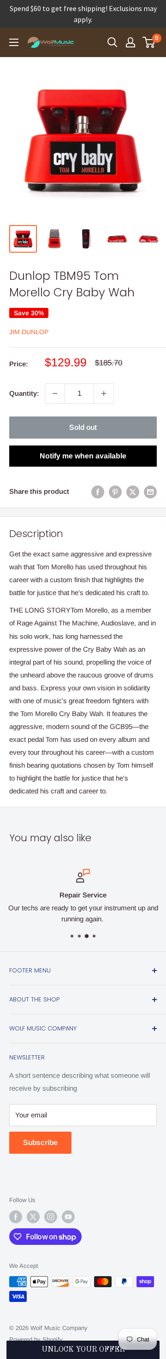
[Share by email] (150, 491)
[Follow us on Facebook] (15, 1216)
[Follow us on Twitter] (33, 1216)
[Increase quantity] (103, 393)
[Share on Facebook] (97, 491)
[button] (82, 1350)
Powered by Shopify (36, 1339)
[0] (149, 42)
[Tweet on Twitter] (132, 491)
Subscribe (40, 1142)
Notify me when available (83, 456)
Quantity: (24, 393)
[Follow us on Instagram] (50, 1216)
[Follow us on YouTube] (68, 1216)
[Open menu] (13, 42)
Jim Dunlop (28, 331)
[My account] (130, 42)
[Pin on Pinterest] (115, 491)
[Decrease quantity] (55, 393)
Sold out (83, 427)
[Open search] (112, 42)
